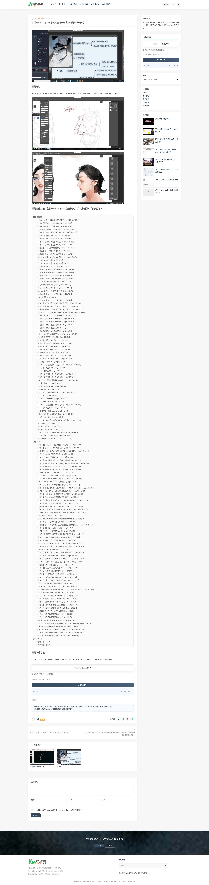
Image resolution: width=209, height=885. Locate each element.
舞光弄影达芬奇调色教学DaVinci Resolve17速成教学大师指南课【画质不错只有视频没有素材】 (110, 734)
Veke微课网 (37, 709)
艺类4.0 (59, 767)
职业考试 (96, 4)
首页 (54, 4)
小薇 (37, 719)
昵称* (33, 800)
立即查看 (98, 845)
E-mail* (69, 800)
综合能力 (41, 18)
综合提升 (107, 4)
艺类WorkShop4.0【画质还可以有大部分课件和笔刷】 (57, 709)
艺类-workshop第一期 (37, 767)
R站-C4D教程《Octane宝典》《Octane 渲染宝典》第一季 (49, 732)
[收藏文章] (119, 719)
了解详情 (110, 845)
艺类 (34, 700)
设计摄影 (84, 4)
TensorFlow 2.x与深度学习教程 (166, 180)
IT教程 (62, 4)
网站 (103, 800)
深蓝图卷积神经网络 (162, 119)
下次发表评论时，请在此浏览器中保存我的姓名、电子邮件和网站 (57, 810)
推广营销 (73, 4)
